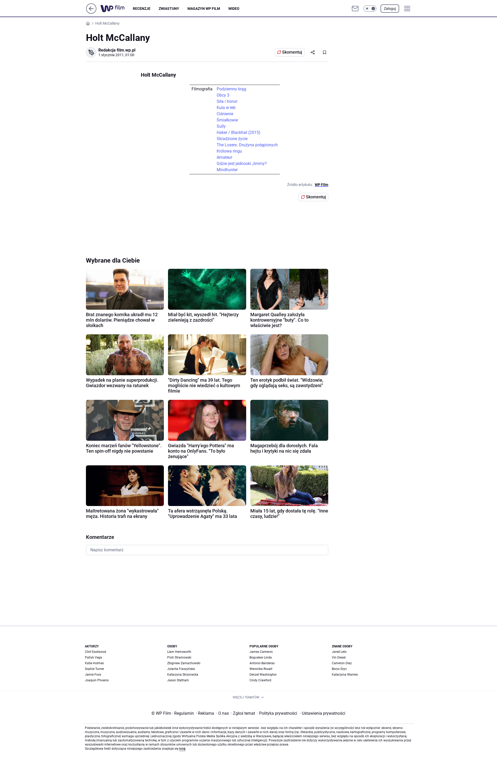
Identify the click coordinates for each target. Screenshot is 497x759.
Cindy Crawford (260, 680)
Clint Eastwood (95, 652)
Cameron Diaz (342, 663)
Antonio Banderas (262, 663)
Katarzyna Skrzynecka (182, 674)
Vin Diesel (339, 657)
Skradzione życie (232, 138)
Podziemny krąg (231, 88)
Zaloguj (390, 8)
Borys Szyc (339, 669)
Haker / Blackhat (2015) (238, 132)
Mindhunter (227, 169)
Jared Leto (339, 652)
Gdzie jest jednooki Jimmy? (242, 163)
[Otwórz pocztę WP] (355, 8)
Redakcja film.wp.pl (116, 50)
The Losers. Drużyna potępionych (247, 144)
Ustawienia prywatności (322, 713)
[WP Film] (116, 8)
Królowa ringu (229, 151)
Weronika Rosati (261, 669)
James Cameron (261, 652)
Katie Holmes (94, 663)
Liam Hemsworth (179, 652)
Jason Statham (178, 680)
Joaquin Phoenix (97, 680)
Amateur (224, 157)
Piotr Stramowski (179, 657)
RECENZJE (141, 8)
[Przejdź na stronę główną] (91, 12)
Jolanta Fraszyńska (181, 669)
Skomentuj (292, 52)
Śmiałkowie (227, 120)
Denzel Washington (263, 674)
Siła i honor (227, 101)
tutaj (182, 748)
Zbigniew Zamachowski (183, 663)
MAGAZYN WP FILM (203, 8)
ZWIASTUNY (169, 8)
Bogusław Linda (261, 657)
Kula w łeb (226, 107)
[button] (369, 8)
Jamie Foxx (93, 674)
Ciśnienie (225, 113)
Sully (221, 126)
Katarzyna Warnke (345, 674)
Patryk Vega (93, 657)
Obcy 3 (223, 95)
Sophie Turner (94, 669)
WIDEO (233, 8)
